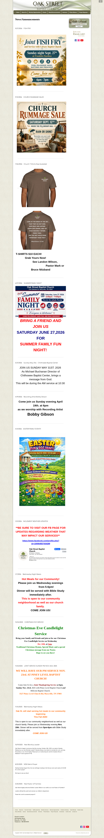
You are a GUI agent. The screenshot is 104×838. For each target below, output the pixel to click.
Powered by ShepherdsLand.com (82, 832)
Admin (45, 833)
